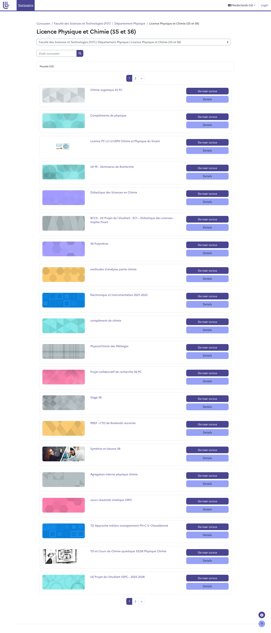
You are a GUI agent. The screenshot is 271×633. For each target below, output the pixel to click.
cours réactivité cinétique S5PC (111, 500)
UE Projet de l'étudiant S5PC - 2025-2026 (117, 577)
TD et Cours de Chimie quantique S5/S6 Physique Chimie (128, 551)
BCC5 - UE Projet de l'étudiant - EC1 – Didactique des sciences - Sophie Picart (132, 220)
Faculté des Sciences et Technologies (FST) (82, 23)
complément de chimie (105, 320)
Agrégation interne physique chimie (114, 474)
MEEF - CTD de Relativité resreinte (113, 423)
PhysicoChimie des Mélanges (109, 346)
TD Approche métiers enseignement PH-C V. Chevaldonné (129, 525)
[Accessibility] (261, 615)
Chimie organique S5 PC (106, 90)
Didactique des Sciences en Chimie (113, 192)
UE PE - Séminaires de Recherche (112, 167)
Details (207, 99)
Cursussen (43, 23)
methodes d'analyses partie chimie (113, 269)
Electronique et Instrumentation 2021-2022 (119, 295)
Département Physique (129, 23)
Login (264, 5)
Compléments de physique (108, 115)
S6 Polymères (99, 243)
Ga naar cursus (207, 91)
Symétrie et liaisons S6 (105, 448)
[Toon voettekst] (261, 623)
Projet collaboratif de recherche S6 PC (116, 372)
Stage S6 (98, 397)
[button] (242, 5)
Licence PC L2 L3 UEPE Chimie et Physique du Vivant (125, 141)
